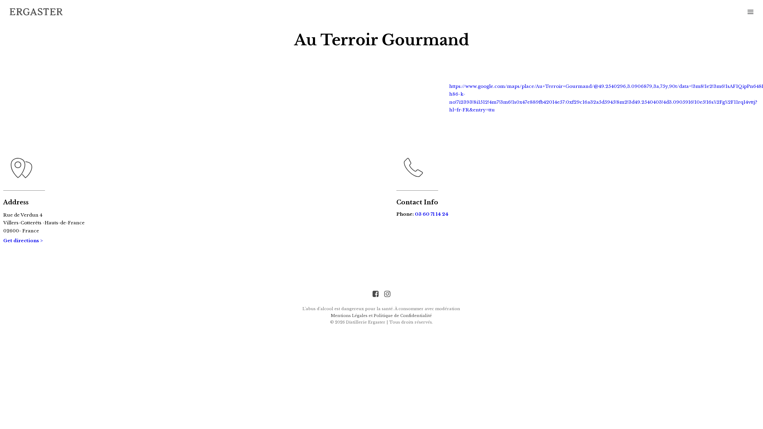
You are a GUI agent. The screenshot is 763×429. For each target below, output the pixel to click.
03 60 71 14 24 (431, 214)
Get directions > (23, 240)
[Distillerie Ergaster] (36, 11)
